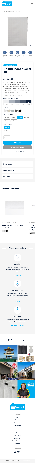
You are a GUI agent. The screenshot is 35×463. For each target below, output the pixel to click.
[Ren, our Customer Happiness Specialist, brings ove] (26, 389)
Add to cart (17, 142)
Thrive (28, 461)
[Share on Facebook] (16, 152)
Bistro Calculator (17, 441)
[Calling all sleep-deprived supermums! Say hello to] (26, 353)
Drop (5, 124)
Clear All (6, 130)
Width (5, 114)
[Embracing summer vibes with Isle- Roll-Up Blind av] (9, 371)
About (18, 417)
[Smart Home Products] (7, 3)
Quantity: (6, 134)
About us (17, 301)
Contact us (17, 275)
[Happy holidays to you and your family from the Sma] (9, 353)
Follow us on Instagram (19, 340)
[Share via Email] (21, 152)
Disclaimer (17, 438)
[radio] (5, 110)
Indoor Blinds (10, 11)
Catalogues (17, 425)
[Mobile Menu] (32, 3)
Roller (18, 11)
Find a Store (17, 422)
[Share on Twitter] (18, 152)
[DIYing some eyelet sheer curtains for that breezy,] (9, 389)
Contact (17, 420)
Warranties (17, 435)
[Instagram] (15, 451)
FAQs (17, 433)
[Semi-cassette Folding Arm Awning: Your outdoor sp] (26, 371)
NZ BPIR (17, 443)
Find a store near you (17, 325)
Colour (6, 107)
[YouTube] (18, 451)
